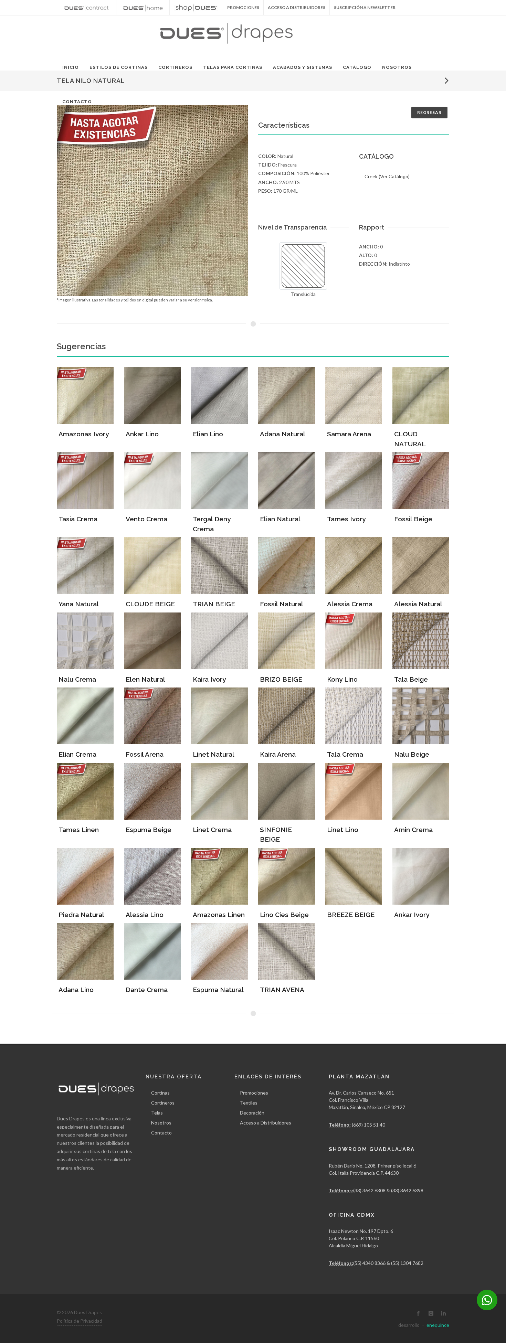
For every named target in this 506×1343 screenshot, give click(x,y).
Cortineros (175, 67)
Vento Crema (146, 519)
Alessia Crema (349, 604)
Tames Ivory (346, 519)
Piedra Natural (81, 914)
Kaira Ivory (209, 679)
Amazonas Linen (219, 914)
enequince (437, 1325)
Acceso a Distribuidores (296, 7)
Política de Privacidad (79, 1321)
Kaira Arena (278, 754)
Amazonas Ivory (84, 434)
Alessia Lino (145, 914)
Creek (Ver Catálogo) (387, 176)
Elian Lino (208, 434)
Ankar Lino (142, 434)
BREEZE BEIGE (351, 914)
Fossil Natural (281, 604)
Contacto (77, 101)
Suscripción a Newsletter (365, 7)
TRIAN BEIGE (214, 604)
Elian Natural (280, 519)
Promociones (254, 1093)
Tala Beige (411, 679)
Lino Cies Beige (284, 914)
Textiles (248, 1103)
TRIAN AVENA (282, 989)
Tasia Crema (78, 519)
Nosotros (397, 67)
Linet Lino (342, 829)
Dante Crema (147, 989)
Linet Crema (212, 829)
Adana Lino (76, 989)
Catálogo (357, 67)
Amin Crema (413, 829)
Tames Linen (79, 829)
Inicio (70, 67)
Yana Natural (79, 604)
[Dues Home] (142, 7)
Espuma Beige (148, 829)
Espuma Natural (218, 989)
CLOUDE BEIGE (150, 604)
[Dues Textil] (86, 7)
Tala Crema (345, 754)
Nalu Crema (77, 679)
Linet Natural (213, 754)
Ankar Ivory (411, 914)
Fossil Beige (413, 519)
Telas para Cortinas (232, 67)
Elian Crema (77, 754)
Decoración (252, 1113)
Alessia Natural (418, 604)
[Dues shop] (196, 7)
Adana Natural (282, 434)
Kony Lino (342, 679)
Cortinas (160, 1093)
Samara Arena (349, 434)
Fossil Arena (145, 754)
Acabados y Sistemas (302, 67)
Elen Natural (145, 679)
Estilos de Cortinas (118, 67)
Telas (157, 1113)
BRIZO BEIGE (281, 679)
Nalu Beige (411, 754)
